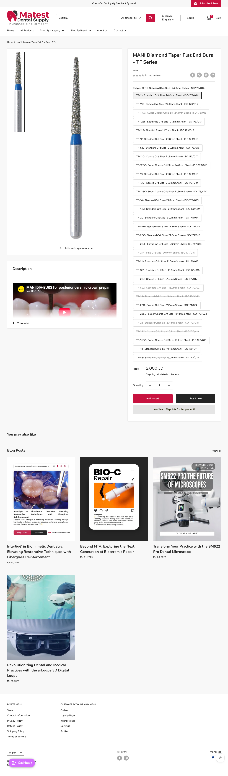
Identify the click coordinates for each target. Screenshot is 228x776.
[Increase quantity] (169, 385)
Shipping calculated (156, 374)
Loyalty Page (68, 715)
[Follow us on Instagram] (126, 758)
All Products (27, 30)
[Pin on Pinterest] (199, 75)
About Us (102, 30)
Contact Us (120, 30)
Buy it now (196, 398)
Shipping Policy (15, 731)
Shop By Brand (78, 30)
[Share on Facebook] (192, 75)
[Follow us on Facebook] (119, 758)
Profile (64, 731)
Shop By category (50, 30)
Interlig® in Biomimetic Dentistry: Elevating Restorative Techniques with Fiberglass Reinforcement (39, 551)
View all (217, 450)
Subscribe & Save (209, 3)
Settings (65, 725)
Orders (64, 710)
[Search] (150, 18)
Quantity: (138, 385)
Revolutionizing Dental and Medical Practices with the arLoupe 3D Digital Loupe (38, 670)
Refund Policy (15, 725)
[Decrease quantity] (150, 385)
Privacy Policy (15, 720)
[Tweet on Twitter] (206, 75)
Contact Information (18, 715)
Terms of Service (16, 736)
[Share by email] (212, 75)
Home (10, 30)
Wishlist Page (68, 720)
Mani (135, 70)
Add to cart (152, 398)
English (12, 752)
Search (11, 710)
